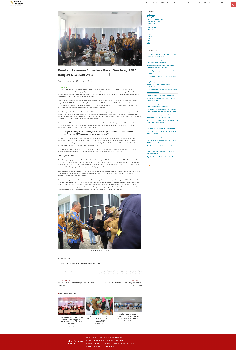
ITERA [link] (79, 263)
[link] (233, 4)
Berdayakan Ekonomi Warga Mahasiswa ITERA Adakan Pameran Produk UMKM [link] (99, 319)
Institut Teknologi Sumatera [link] (69, 263)
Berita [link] (93, 81)
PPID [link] (148, 43)
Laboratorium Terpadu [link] (122, 343)
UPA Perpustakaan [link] (108, 343)
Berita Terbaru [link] (151, 15)
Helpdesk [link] (149, 45)
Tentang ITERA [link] (151, 17)
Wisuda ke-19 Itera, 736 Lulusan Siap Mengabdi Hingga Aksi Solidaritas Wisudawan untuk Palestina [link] (71, 321)
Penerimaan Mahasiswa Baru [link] (155, 19)
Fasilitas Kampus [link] (151, 23)
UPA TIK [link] (88, 341)
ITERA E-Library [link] (151, 30)
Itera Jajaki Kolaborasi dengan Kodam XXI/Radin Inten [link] (162, 137)
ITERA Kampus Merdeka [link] (153, 21)
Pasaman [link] (83, 263)
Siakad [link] (149, 34)
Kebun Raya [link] (109, 341)
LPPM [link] (148, 38)
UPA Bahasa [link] (96, 341)
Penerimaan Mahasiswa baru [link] (113, 337)
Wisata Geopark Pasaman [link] (93, 263)
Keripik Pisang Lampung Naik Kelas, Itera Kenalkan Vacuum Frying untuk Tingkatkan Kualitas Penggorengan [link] (161, 84)
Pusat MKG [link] (89, 343)
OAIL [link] (102, 341)
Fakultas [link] (149, 25)
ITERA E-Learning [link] (151, 27)
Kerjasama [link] (97, 343)
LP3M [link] (148, 40)
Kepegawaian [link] (151, 36)
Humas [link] (133, 343)
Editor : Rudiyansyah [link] (67, 81)
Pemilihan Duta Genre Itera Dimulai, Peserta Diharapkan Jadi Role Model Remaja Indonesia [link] (128, 316)
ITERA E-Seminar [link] (151, 32)
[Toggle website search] (226, 3)
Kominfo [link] (153, 165)
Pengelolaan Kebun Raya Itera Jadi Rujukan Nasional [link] (161, 95)
